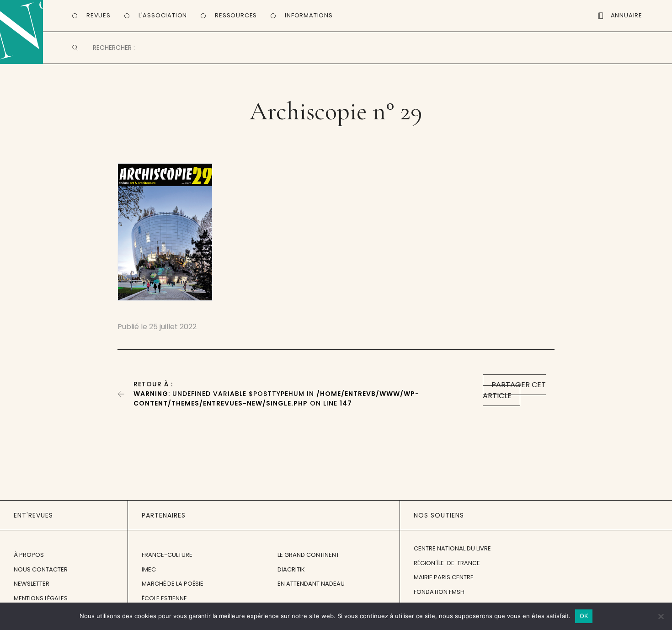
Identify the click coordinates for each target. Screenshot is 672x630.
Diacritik (291, 569)
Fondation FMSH (439, 591)
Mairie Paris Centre (444, 577)
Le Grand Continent (308, 554)
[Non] (660, 616)
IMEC (149, 569)
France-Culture (167, 554)
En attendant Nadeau (311, 583)
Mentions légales (41, 598)
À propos (29, 554)
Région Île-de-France (447, 563)
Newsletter (31, 583)
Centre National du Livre (452, 548)
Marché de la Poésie (172, 583)
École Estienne (164, 598)
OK (584, 615)
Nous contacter (41, 569)
